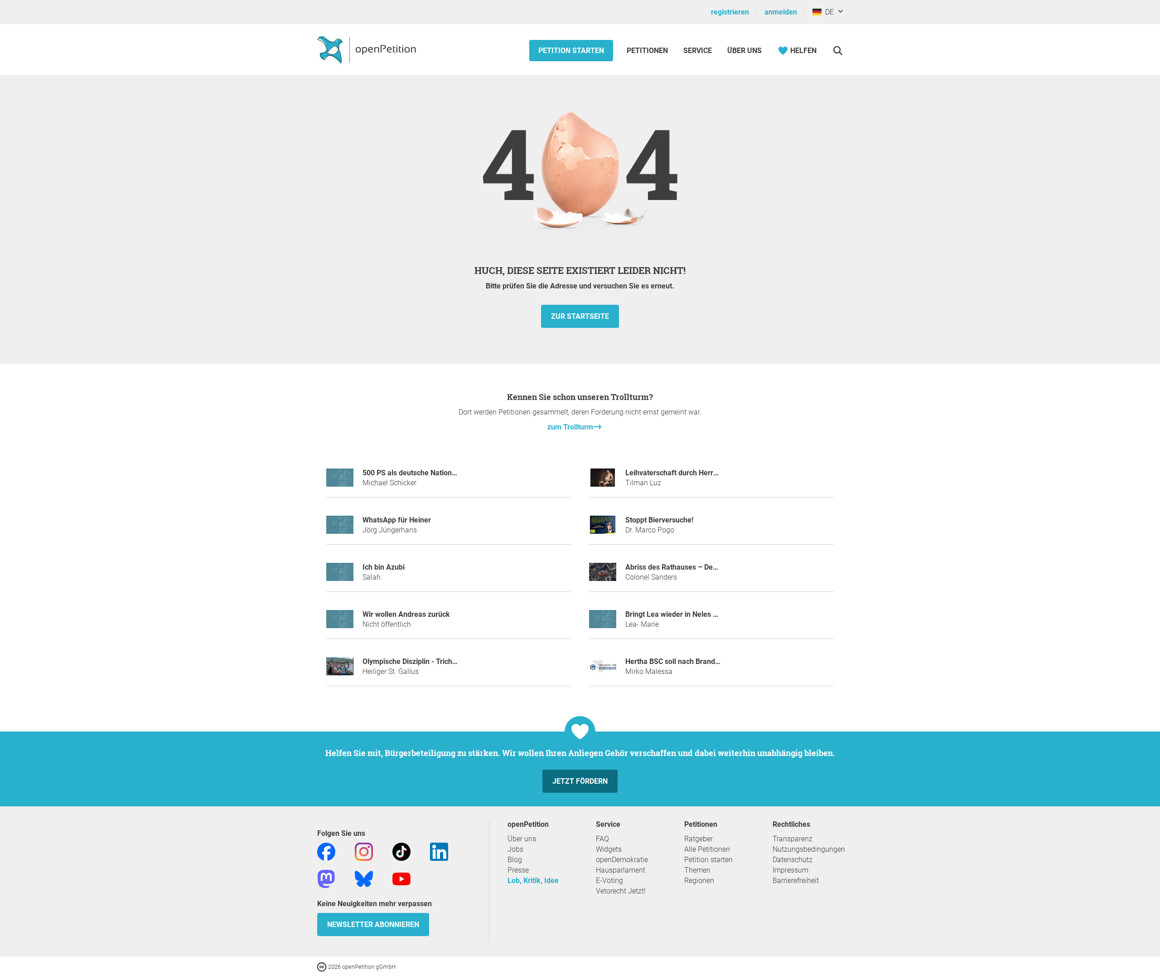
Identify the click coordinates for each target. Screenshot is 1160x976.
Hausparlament (620, 870)
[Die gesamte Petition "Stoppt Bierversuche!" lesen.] (602, 528)
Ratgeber (698, 838)
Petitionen (648, 50)
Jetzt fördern (580, 781)
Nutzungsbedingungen (809, 849)
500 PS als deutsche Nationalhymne (421, 472)
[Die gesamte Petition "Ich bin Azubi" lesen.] (339, 575)
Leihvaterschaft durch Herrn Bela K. (683, 472)
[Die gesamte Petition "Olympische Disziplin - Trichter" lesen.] (339, 670)
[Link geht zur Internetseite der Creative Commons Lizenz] (322, 966)
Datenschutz (792, 859)
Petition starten (571, 50)
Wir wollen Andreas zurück (406, 614)
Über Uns (744, 50)
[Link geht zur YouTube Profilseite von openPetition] (401, 878)
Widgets (609, 849)
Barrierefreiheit (796, 880)
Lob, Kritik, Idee (533, 880)
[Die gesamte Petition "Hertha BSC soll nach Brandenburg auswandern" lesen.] (602, 670)
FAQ (602, 838)
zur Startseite (580, 316)
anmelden (780, 12)
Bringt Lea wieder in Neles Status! (680, 614)
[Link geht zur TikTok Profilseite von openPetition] (401, 851)
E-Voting (609, 880)
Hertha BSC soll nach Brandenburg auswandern (702, 661)
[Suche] (837, 50)
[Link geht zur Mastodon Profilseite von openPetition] (326, 878)
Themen (697, 870)
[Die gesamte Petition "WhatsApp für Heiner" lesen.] (339, 528)
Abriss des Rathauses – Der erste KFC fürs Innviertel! (711, 567)
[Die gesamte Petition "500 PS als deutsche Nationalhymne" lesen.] (339, 481)
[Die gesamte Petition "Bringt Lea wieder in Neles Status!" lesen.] (602, 623)
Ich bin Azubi (383, 567)
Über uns (522, 838)
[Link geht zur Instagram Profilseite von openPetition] (364, 851)
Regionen (699, 880)
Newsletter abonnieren (373, 924)
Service (697, 50)
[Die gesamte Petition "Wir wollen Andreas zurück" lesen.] (339, 623)
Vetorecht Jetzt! (621, 891)
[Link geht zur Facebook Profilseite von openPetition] (326, 851)
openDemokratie (622, 859)
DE (828, 12)
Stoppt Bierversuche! (659, 520)
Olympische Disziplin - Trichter (411, 661)
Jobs (515, 849)
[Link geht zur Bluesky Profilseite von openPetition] (364, 878)
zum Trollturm (570, 427)
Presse (518, 870)
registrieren (730, 12)
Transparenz (792, 838)
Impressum (790, 870)
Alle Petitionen (707, 849)
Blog (515, 859)
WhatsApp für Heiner (396, 520)
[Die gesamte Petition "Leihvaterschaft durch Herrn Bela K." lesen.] (602, 481)
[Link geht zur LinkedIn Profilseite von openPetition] (439, 851)
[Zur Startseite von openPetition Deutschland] (367, 49)
